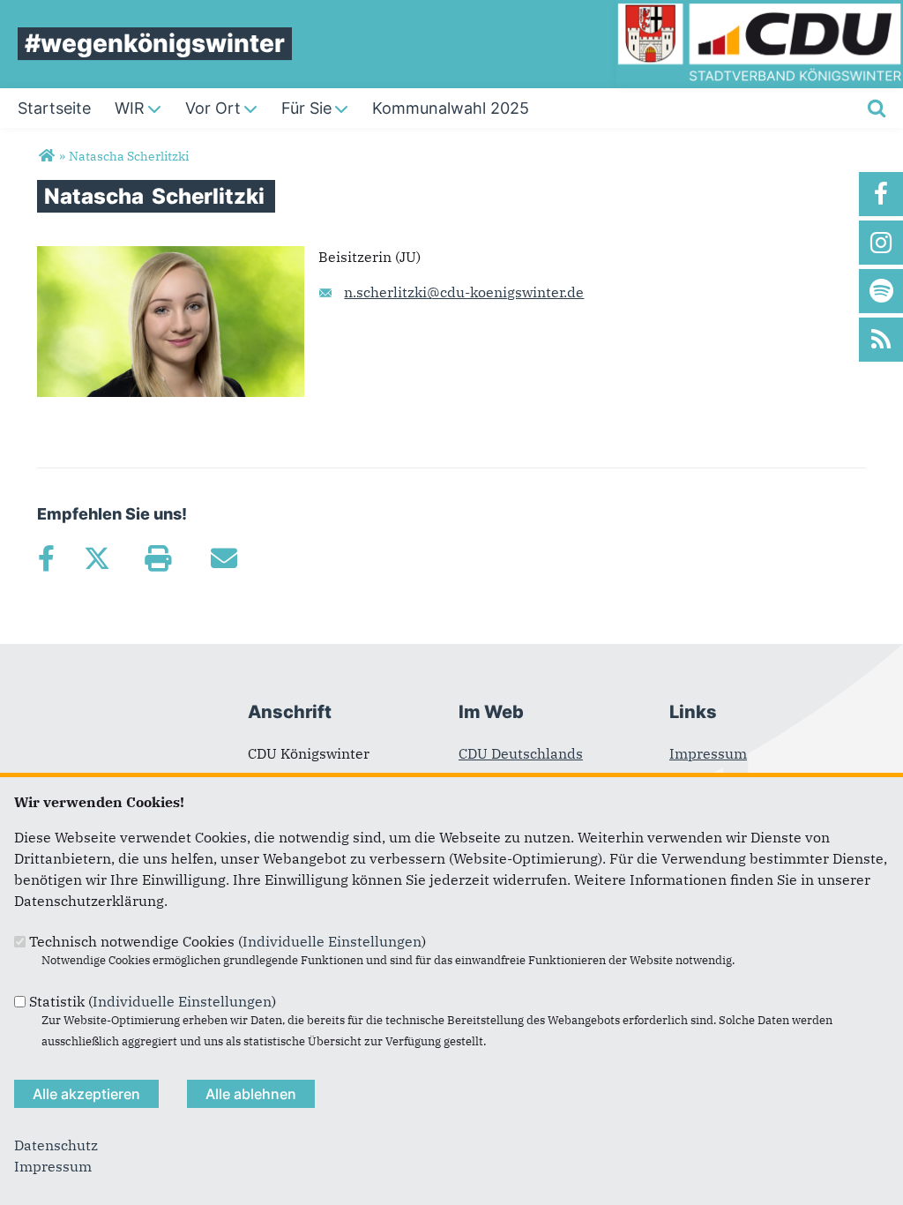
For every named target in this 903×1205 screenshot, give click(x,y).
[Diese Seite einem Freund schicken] (224, 558)
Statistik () (152, 1001)
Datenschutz (56, 1145)
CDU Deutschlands (521, 753)
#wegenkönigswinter (155, 43)
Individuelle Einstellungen (332, 941)
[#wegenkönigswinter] (46, 156)
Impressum (708, 753)
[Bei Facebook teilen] (46, 558)
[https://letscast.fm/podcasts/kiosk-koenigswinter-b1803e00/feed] (881, 291)
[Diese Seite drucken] (157, 558)
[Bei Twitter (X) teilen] (96, 558)
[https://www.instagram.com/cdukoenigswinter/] (881, 243)
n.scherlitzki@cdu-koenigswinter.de (464, 292)
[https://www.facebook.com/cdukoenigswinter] (881, 194)
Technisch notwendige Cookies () (227, 941)
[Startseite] (759, 10)
